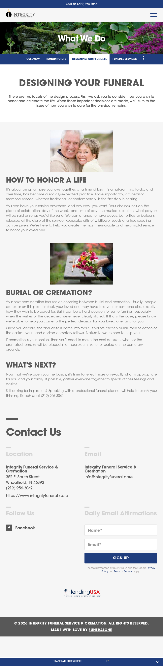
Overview (33, 59)
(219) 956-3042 (87, 4)
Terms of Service (123, 571)
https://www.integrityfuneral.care (37, 496)
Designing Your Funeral (89, 59)
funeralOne (100, 630)
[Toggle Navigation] (143, 58)
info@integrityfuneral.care (108, 477)
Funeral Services (125, 59)
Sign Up (121, 558)
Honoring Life (56, 59)
